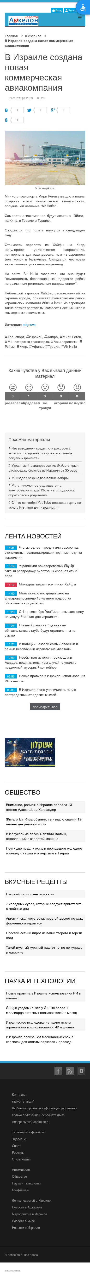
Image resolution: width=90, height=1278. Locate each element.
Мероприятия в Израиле (29, 1214)
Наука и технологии (26, 1183)
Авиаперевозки (66, 341)
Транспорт (16, 336)
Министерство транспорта (28, 341)
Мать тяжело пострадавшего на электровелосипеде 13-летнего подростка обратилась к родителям (41, 490)
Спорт (16, 1145)
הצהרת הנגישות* (23, 1101)
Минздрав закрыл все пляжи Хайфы (39, 477)
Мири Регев (72, 336)
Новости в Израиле (26, 1227)
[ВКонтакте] (14, 110)
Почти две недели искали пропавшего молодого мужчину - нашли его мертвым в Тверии (44, 850)
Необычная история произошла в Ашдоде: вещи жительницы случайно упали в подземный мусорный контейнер (40, 662)
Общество (19, 1176)
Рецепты (18, 1152)
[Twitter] (37, 110)
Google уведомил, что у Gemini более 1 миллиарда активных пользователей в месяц (41, 1010)
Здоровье (19, 1138)
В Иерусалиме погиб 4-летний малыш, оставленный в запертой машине (36, 836)
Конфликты (20, 1190)
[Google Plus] (60, 110)
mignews (29, 324)
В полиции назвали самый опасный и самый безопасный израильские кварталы (41, 646)
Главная (11, 35)
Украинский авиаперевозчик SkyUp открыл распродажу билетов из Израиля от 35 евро (43, 468)
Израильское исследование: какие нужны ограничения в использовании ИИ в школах (40, 1024)
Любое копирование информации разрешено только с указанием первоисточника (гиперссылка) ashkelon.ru (44, 1115)
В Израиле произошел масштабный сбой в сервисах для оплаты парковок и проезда (39, 1039)
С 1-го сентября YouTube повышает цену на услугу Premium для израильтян (44, 505)
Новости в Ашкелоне (27, 1207)
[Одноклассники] (14, 120)
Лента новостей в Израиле (31, 1200)
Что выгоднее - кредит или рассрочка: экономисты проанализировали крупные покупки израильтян (40, 453)
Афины (37, 346)
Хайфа (52, 336)
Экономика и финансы (28, 1132)
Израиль (35, 336)
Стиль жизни (21, 1159)
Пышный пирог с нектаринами (30, 893)
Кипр (23, 346)
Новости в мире (23, 1220)
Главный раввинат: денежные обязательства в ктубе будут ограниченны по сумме (40, 630)
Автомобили (21, 1169)
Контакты (18, 1094)
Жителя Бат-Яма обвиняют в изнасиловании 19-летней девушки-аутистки (44, 821)
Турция (53, 346)
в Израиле (33, 35)
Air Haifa (70, 346)
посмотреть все (45, 706)
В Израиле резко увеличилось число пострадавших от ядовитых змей (40, 692)
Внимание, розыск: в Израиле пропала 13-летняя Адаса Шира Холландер (39, 807)
